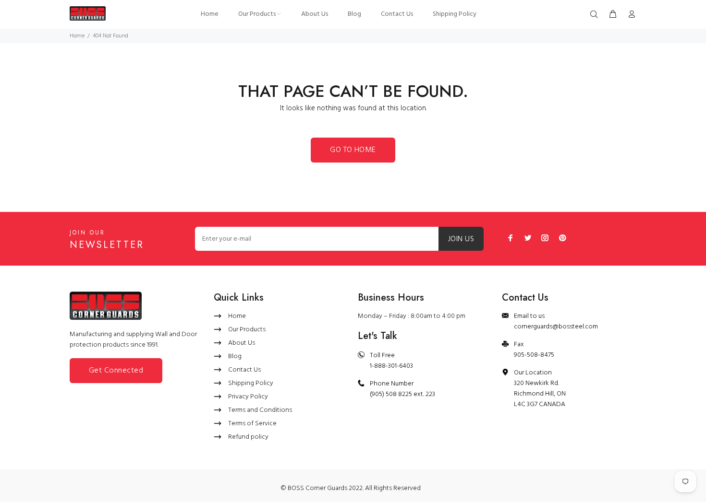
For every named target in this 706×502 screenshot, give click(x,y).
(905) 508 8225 (391, 394)
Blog (235, 356)
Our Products (247, 329)
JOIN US (461, 239)
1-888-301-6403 (391, 366)
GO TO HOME (353, 150)
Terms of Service (252, 423)
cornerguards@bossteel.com (556, 326)
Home (77, 36)
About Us (241, 343)
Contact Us (244, 369)
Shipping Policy (250, 383)
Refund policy (248, 437)
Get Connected (116, 370)
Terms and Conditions (260, 410)
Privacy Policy (248, 396)
